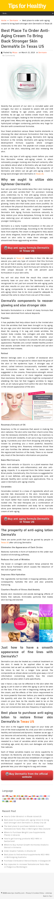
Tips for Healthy (27, 5)
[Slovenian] (39, 799)
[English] (3, 796)
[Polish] (30, 796)
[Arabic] (7, 801)
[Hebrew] (49, 796)
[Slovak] (37, 796)
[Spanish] (15, 796)
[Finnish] (41, 796)
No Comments (8, 55)
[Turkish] (45, 796)
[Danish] (9, 799)
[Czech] (11, 796)
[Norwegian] (28, 799)
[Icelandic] (15, 801)
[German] (7, 796)
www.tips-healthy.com (15, 893)
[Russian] (35, 799)
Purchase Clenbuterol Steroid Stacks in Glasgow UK (27, 861)
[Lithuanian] (22, 796)
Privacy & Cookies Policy (35, 893)
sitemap (48, 893)
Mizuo (14, 52)
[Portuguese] (31, 799)
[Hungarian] (24, 799)
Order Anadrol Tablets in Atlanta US (20, 851)
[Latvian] (20, 799)
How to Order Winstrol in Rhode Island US (22, 816)
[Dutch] (26, 796)
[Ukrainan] (3, 801)
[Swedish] (43, 799)
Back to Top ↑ (48, 896)
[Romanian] (34, 796)
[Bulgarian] (5, 799)
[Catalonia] (11, 801)
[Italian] (18, 796)
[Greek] (47, 799)
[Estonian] (12, 799)
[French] (16, 799)
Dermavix (14, 20)
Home (3, 20)
